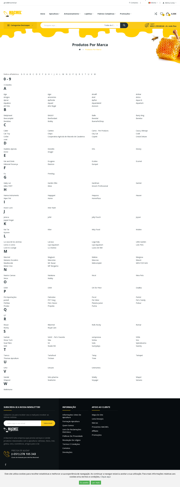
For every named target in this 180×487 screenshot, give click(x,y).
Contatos (66, 448)
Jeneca (6, 217)
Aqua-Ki (139, 100)
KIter (50, 229)
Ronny (6, 328)
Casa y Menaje (142, 131)
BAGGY (51, 115)
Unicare (51, 368)
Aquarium (140, 103)
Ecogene (51, 161)
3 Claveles (8, 85)
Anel (93, 97)
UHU (5, 368)
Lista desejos (97, 419)
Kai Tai (6, 229)
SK (49, 343)
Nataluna (51, 275)
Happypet (51, 195)
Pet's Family (140, 300)
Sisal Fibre (8, 343)
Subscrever (48, 423)
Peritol (138, 297)
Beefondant (52, 118)
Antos (138, 97)
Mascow (95, 260)
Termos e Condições (71, 444)
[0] (161, 13)
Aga (5, 94)
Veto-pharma (53, 377)
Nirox (6, 278)
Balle (94, 115)
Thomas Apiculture (11, 358)
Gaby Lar (7, 183)
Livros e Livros (9, 245)
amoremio (52, 97)
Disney (138, 149)
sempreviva (96, 337)
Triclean (51, 358)
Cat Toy (7, 133)
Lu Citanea (52, 248)
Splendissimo (141, 343)
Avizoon (95, 106)
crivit (5, 139)
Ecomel (139, 161)
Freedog (51, 173)
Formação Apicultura (70, 421)
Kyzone (7, 232)
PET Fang (51, 300)
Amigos (7, 97)
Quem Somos (68, 425)
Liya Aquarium (53, 245)
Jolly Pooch (96, 217)
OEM (6, 288)
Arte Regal (52, 106)
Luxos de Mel (97, 248)
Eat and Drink (9, 161)
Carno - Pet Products (100, 131)
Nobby (50, 278)
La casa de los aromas (13, 242)
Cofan (6, 136)
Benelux (139, 118)
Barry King (140, 115)
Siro (137, 340)
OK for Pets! (97, 288)
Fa (5, 173)
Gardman (95, 183)
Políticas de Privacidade (72, 436)
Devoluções (67, 452)
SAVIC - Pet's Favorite (56, 337)
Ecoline (94, 161)
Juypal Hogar (9, 220)
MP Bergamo (53, 266)
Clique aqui (106, 476)
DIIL (93, 149)
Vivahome (52, 380)
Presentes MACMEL (100, 427)
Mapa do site (97, 414)
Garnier (139, 183)
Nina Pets (140, 275)
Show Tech (8, 340)
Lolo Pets (140, 245)
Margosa (139, 257)
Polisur (138, 303)
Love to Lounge (10, 248)
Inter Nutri (52, 208)
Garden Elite (52, 183)
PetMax (7, 303)
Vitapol (138, 377)
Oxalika (139, 288)
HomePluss (96, 198)
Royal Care (52, 328)
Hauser (139, 195)
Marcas (95, 423)
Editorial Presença (11, 164)
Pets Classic (52, 303)
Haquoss (95, 195)
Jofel (49, 217)
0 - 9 (23, 74)
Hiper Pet (7, 198)
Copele (94, 136)
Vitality (94, 377)
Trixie (94, 358)
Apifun (94, 100)
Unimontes (96, 368)
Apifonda (51, 100)
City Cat (95, 133)
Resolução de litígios (71, 440)
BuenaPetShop (98, 121)
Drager (50, 152)
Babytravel (8, 115)
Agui (49, 94)
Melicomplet (97, 263)
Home (50, 198)
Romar (138, 325)
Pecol (94, 297)
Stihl (5, 346)
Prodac (6, 306)
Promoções (97, 435)
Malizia (94, 257)
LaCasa (51, 242)
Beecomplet (8, 118)
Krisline (139, 229)
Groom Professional (100, 186)
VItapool (7, 380)
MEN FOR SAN (142, 263)
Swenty (139, 346)
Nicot (94, 275)
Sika (49, 340)
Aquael (50, 103)
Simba (94, 340)
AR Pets (7, 106)
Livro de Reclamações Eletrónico (71, 430)
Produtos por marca (93, 49)
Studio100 (52, 346)
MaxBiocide (8, 263)
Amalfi (94, 94)
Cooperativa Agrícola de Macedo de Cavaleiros (66, 136)
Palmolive (51, 297)
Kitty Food (96, 229)
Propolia (51, 306)
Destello (51, 149)
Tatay (94, 355)
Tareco (6, 355)
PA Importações (10, 297)
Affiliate (95, 431)
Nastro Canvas (9, 275)
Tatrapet (139, 355)
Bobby (50, 121)
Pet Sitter (95, 300)
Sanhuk (6, 337)
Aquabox (7, 103)
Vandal (6, 377)
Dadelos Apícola (10, 149)
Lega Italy (96, 242)
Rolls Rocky (96, 325)
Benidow (7, 121)
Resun (6, 325)
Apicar (6, 100)
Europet (95, 164)
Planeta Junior (97, 303)
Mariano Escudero (11, 260)
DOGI (6, 152)
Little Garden (141, 242)
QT (5, 315)
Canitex (51, 131)
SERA (138, 337)
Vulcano (139, 380)
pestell (6, 300)
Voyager (95, 380)
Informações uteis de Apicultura (71, 416)
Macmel (7, 257)
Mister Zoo (8, 266)
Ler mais (96, 482)
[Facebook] (5, 464)
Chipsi (50, 133)
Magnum (51, 257)
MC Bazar (52, 263)
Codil (138, 133)
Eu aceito (84, 482)
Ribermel (51, 325)
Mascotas (52, 260)
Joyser (138, 217)
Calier (6, 131)
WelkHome (8, 389)
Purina (94, 306)
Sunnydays (96, 346)
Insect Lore (8, 208)
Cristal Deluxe (141, 136)
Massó (138, 260)
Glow (50, 186)
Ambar (138, 94)
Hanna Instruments (11, 195)
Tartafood (52, 355)
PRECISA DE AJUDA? (20, 450)
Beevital (95, 118)
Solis (94, 343)
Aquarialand (96, 103)
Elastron (51, 164)
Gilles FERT (8, 186)
